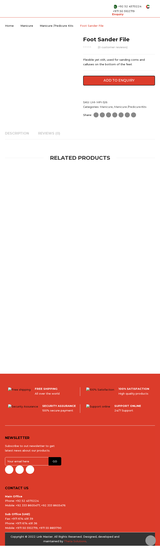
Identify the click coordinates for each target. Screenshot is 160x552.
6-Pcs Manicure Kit (26, 345)
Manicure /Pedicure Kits (56, 25)
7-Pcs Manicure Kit (120, 345)
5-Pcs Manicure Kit (27, 241)
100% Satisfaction (133, 388)
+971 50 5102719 (124, 11)
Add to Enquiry (119, 80)
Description (17, 133)
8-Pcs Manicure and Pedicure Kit (125, 241)
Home (9, 25)
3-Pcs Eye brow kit (73, 241)
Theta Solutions (75, 541)
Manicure (26, 25)
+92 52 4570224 (130, 6)
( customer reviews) (113, 47)
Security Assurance (59, 405)
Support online (127, 405)
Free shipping (46, 388)
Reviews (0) (49, 133)
